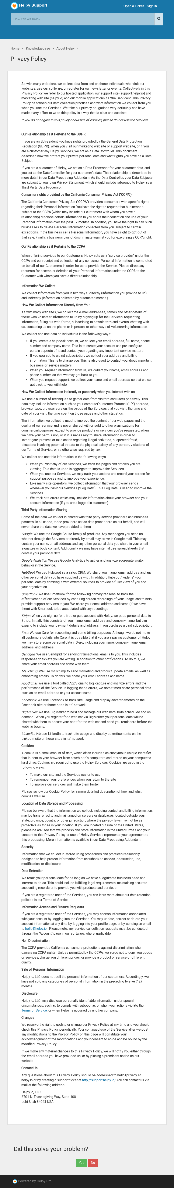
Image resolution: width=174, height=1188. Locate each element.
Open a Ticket (133, 6)
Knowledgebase (38, 48)
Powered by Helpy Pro (35, 1181)
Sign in (152, 6)
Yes (81, 1163)
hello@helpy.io (36, 929)
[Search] (158, 19)
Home (15, 48)
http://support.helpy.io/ (99, 1080)
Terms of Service (34, 1010)
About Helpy (65, 48)
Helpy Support (33, 5)
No (93, 1163)
